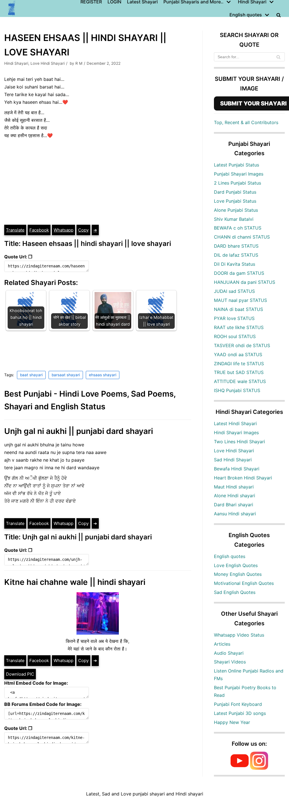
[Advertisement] (97, 181)
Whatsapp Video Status (239, 635)
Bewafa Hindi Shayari (236, 469)
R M (78, 63)
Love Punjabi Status (235, 201)
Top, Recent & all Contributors (246, 122)
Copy (83, 230)
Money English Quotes (238, 574)
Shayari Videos (230, 662)
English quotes (229, 556)
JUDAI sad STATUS (234, 291)
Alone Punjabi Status (236, 210)
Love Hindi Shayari (47, 63)
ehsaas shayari (102, 375)
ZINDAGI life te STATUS (239, 363)
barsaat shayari (66, 375)
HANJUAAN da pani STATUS (244, 282)
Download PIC (20, 674)
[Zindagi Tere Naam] (11, 8)
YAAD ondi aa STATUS (238, 354)
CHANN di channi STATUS (242, 237)
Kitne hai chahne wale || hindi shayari (74, 582)
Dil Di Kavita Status (234, 264)
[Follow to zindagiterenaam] (259, 768)
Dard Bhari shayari (233, 504)
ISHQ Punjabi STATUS (237, 390)
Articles (222, 644)
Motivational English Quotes (244, 583)
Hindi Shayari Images (236, 432)
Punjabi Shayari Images (238, 174)
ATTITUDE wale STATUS (240, 381)
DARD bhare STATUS (236, 246)
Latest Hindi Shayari (235, 423)
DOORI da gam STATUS (239, 273)
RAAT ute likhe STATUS (239, 327)
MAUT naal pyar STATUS (240, 300)
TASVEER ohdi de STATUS (242, 345)
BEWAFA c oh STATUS (237, 228)
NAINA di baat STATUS (238, 309)
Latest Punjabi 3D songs (240, 713)
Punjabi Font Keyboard (238, 704)
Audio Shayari (229, 653)
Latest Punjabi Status (236, 165)
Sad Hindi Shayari (233, 459)
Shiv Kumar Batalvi (233, 219)
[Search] (278, 56)
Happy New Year (232, 722)
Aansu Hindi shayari (235, 513)
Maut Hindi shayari (234, 487)
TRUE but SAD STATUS (239, 372)
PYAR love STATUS (234, 318)
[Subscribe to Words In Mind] (240, 768)
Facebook (39, 230)
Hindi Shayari (16, 63)
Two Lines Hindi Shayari (239, 441)
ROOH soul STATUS (235, 336)
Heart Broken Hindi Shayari (243, 478)
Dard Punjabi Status (235, 192)
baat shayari (31, 375)
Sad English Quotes (234, 592)
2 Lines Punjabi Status (237, 183)
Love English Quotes (236, 565)
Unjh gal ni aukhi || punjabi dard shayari (78, 431)
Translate (15, 230)
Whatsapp (63, 230)
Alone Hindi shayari (234, 495)
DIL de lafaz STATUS (236, 255)
